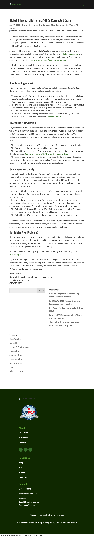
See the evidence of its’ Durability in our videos (46, 154)
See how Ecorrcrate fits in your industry (48, 60)
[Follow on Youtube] (21, 450)
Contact (22, 442)
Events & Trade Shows (19, 347)
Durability (27, 25)
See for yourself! (54, 116)
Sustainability (62, 25)
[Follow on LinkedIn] (30, 450)
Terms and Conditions (67, 522)
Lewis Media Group (32, 522)
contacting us (15, 254)
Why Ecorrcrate (16, 371)
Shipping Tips (49, 25)
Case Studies (15, 339)
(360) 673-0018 (25, 489)
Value (72, 25)
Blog (21, 462)
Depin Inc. (23, 477)
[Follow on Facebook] (26, 450)
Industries (37, 25)
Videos (22, 472)
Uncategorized (16, 363)
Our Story (23, 432)
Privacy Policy (49, 522)
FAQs (21, 467)
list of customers (70, 54)
